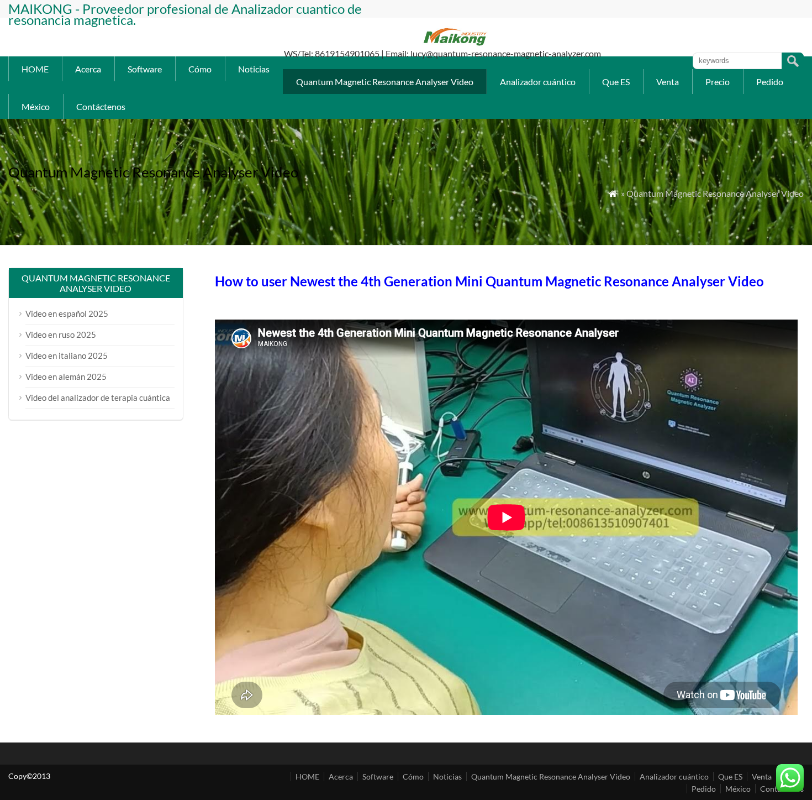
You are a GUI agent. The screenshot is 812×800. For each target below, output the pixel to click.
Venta (667, 81)
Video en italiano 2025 (66, 355)
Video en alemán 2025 (66, 376)
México (36, 106)
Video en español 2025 (66, 313)
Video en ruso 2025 (60, 334)
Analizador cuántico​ (538, 81)
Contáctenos (100, 106)
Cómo (200, 69)
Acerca (88, 69)
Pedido (769, 81)
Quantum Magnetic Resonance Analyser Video (384, 81)
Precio (717, 81)
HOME (35, 69)
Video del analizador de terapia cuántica (97, 397)
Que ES (616, 81)
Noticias (254, 69)
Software (145, 69)
